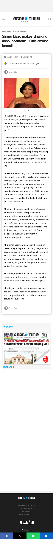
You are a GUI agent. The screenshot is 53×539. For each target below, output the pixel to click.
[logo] (26, 19)
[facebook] (7, 536)
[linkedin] (46, 536)
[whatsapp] (33, 536)
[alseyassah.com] (26, 523)
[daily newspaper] (26, 348)
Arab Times (6, 31)
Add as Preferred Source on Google (23, 64)
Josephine (27, 57)
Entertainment (20, 31)
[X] (20, 536)
